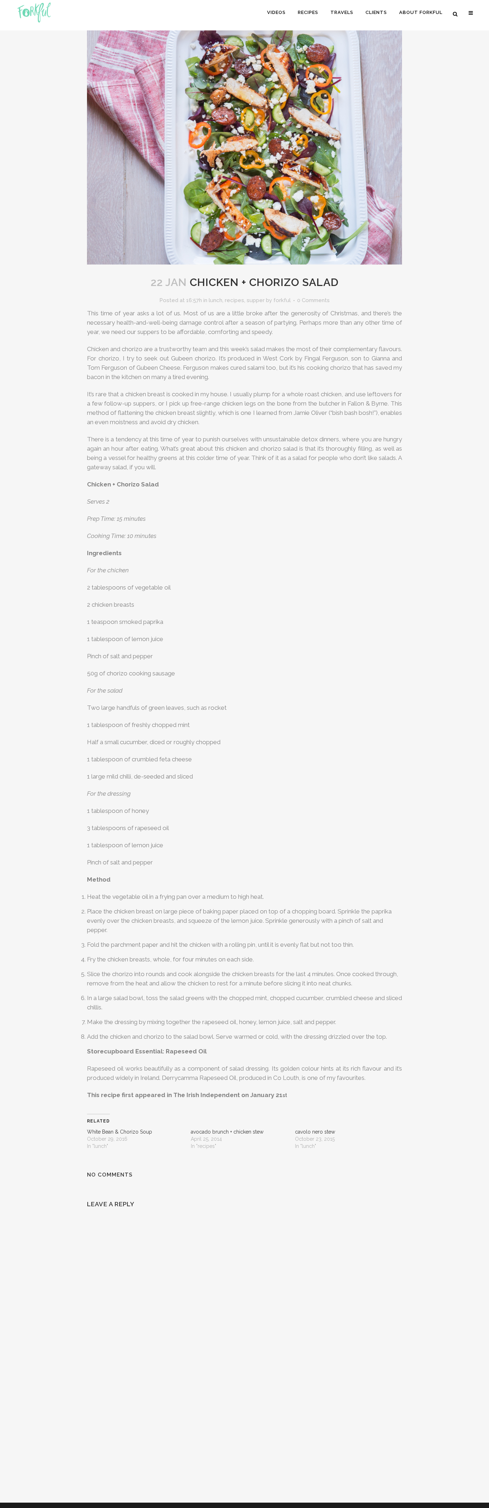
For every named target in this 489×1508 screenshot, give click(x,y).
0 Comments (313, 300)
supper (256, 300)
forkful (282, 300)
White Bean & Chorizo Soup (119, 1132)
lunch (215, 300)
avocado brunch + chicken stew (227, 1132)
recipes (234, 300)
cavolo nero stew (315, 1132)
